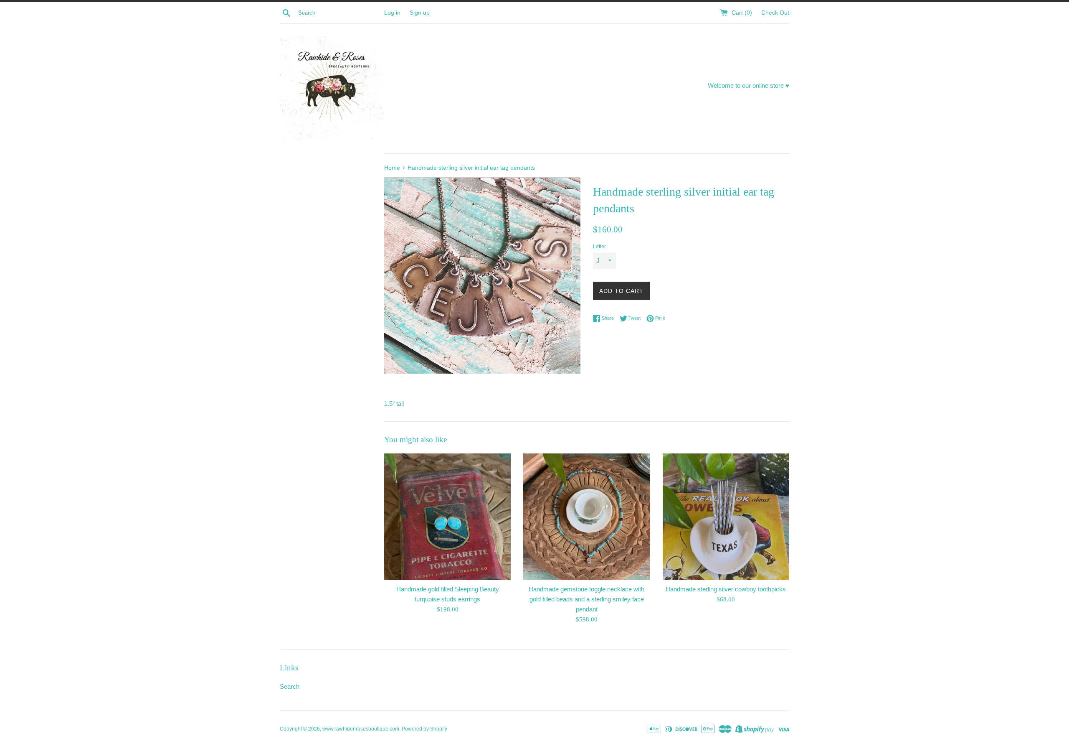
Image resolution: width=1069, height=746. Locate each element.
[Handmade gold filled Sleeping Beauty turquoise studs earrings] (447, 516)
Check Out (775, 13)
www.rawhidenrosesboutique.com (360, 729)
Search (289, 686)
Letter (599, 247)
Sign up (420, 13)
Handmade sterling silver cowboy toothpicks (726, 589)
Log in (392, 13)
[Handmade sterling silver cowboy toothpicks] (726, 516)
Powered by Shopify (424, 729)
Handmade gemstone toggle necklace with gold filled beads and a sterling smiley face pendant (586, 599)
